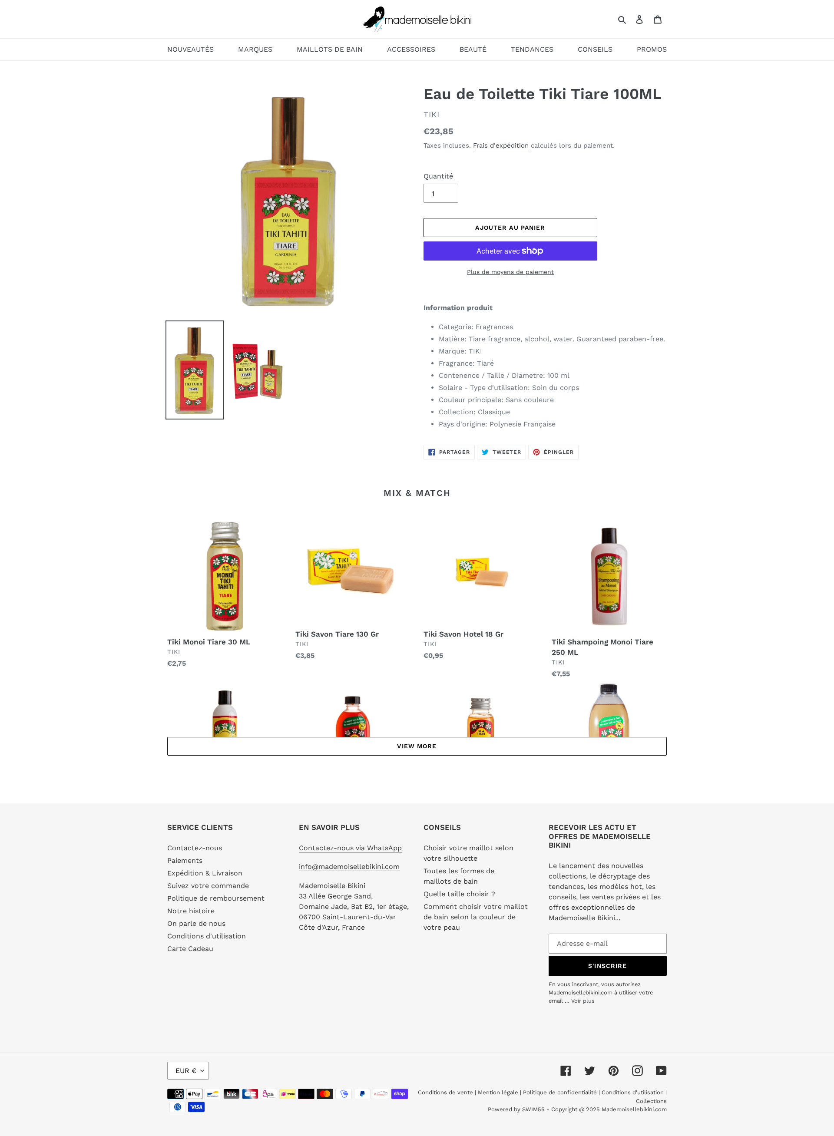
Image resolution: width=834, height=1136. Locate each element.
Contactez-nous (194, 848)
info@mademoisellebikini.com (349, 866)
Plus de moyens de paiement (510, 271)
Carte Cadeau (190, 948)
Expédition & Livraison (204, 873)
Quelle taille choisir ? (459, 894)
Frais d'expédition (501, 145)
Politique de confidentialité (560, 1092)
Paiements (184, 860)
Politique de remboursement (216, 898)
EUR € (185, 1071)
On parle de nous (196, 923)
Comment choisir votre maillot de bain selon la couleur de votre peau (476, 916)
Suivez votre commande (208, 886)
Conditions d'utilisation (206, 936)
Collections (651, 1101)
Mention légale (498, 1092)
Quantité (438, 176)
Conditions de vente (446, 1092)
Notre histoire (191, 911)
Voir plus (583, 1000)
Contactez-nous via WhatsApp (350, 848)
